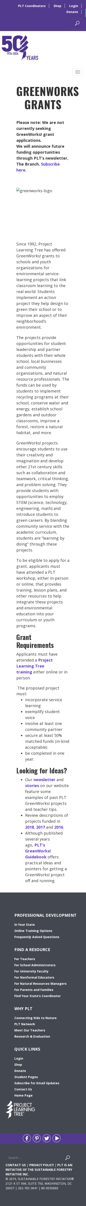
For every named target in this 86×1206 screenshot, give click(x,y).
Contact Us (23, 1089)
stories (32, 785)
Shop (57, 6)
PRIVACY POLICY (41, 1165)
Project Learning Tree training (34, 666)
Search (73, 1159)
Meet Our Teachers (29, 1030)
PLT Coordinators (32, 6)
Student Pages (26, 1077)
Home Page (23, 1095)
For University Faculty (31, 971)
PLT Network (24, 1024)
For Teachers (24, 959)
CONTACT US (16, 1165)
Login (73, 6)
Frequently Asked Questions (36, 937)
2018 (29, 827)
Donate (72, 12)
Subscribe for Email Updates (36, 1083)
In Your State (24, 924)
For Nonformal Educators (34, 977)
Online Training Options (33, 931)
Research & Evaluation (32, 1036)
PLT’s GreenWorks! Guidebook (38, 850)
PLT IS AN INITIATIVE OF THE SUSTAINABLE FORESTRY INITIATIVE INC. (39, 1169)
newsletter (44, 779)
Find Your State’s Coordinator (37, 996)
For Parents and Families (33, 990)
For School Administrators (35, 965)
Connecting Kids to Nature (35, 1018)
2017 (40, 827)
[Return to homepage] (20, 47)
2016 (58, 827)
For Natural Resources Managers (40, 983)
